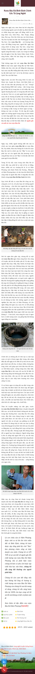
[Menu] (2, 3)
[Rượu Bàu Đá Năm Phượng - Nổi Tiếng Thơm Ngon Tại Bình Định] (17, 3)
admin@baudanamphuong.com (16, 660)
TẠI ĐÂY (24, 606)
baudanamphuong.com (17, 671)
